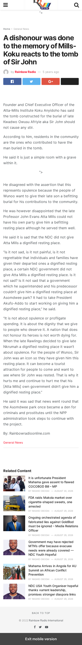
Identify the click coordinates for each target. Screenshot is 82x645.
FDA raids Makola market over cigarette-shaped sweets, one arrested (50, 502)
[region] (41, 15)
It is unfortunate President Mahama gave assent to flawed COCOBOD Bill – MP (51, 482)
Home (6, 28)
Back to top (41, 613)
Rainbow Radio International (46, 620)
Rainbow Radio (25, 72)
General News (21, 28)
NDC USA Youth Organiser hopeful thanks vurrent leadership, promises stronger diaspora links (53, 590)
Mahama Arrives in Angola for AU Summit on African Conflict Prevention (52, 570)
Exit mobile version (41, 639)
